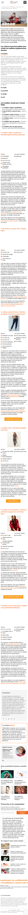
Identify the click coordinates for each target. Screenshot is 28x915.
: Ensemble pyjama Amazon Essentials (13, 108)
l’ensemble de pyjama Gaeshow (9, 220)
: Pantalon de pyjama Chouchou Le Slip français (14, 115)
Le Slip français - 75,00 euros (13, 419)
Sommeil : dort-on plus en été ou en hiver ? (18, 864)
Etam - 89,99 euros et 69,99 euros (13, 596)
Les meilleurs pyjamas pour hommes (5, 797)
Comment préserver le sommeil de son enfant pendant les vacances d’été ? (17, 858)
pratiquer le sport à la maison (13, 395)
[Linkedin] (3, 760)
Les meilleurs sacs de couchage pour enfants (7, 782)
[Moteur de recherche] (25, 2)
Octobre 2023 (4, 21)
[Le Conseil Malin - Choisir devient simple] (14, 2)
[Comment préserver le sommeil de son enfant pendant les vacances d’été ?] (5, 858)
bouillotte (6, 58)
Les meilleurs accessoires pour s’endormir (20, 782)
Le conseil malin (5, 7)
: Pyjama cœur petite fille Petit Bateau (13, 127)
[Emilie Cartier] (20, 756)
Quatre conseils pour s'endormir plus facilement (18, 852)
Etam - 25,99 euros (13, 501)
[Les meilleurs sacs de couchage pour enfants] (7, 774)
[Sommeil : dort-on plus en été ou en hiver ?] (5, 865)
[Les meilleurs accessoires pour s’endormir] (20, 774)
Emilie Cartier (7, 747)
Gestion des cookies (12, 912)
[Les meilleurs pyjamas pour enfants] (20, 790)
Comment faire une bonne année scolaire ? (18, 846)
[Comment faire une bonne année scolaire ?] (5, 846)
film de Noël (14, 570)
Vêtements (12, 7)
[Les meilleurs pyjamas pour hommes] (7, 790)
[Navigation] (4, 2)
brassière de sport (14, 396)
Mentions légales (21, 911)
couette (17, 485)
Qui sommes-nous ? (5, 911)
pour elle (18, 7)
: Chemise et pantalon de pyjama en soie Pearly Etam (14, 123)
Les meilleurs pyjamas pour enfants (19, 797)
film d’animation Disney (13, 644)
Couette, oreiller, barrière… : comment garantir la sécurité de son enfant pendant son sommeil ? (18, 871)
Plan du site (3, 912)
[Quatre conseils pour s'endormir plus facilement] (5, 852)
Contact (13, 911)
